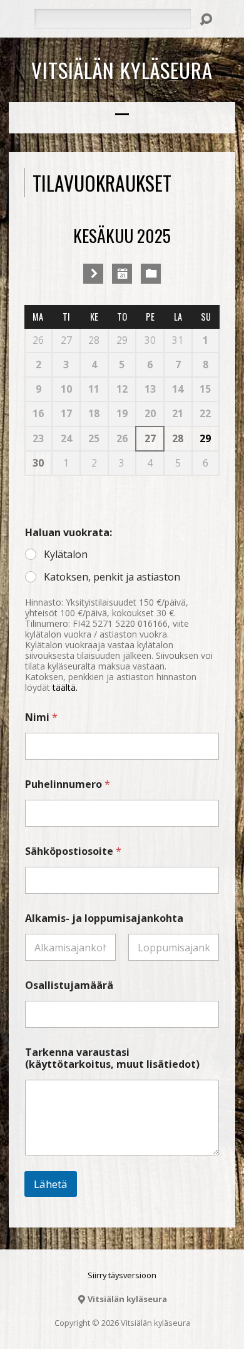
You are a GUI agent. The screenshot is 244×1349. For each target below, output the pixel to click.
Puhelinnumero (67, 784)
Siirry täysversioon (122, 1275)
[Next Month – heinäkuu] (93, 274)
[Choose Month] (122, 274)
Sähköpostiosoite (73, 851)
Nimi (41, 717)
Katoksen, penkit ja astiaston (112, 577)
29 (205, 438)
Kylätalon (66, 554)
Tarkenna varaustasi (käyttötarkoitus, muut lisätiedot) (112, 1058)
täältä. (65, 687)
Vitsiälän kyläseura (122, 69)
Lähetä (51, 1184)
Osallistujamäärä (69, 985)
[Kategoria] (151, 274)
